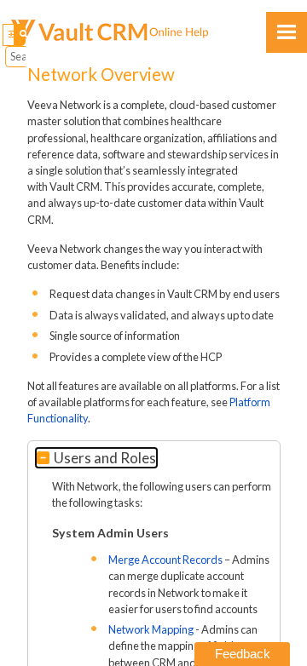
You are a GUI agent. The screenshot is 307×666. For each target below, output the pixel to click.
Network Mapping (151, 629)
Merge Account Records (165, 559)
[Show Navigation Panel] (286, 32)
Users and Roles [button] (105, 458)
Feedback (242, 653)
